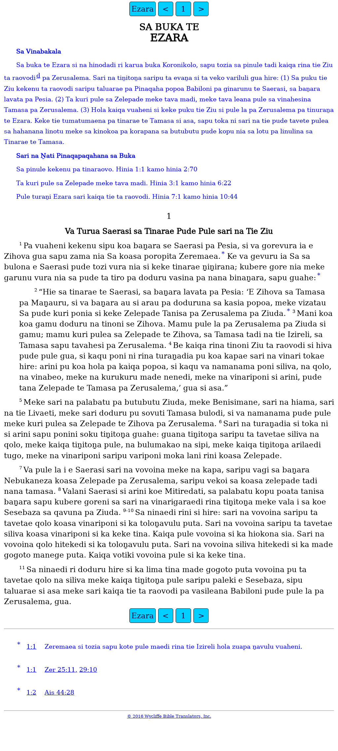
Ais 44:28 (59, 692)
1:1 (31, 646)
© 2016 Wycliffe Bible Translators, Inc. (169, 716)
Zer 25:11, (61, 669)
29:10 (88, 669)
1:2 (31, 692)
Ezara (142, 9)
